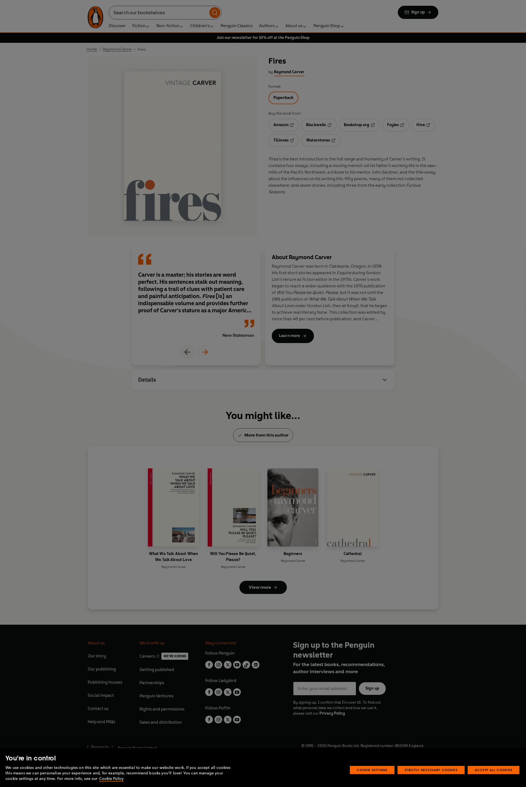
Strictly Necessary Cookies (431, 770)
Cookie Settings (372, 770)
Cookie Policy (111, 778)
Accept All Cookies (493, 770)
